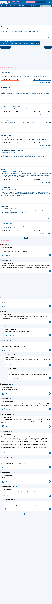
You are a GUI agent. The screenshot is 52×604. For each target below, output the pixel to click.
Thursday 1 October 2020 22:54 (7, 417)
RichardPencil (5, 384)
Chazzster (4, 431)
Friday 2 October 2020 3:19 (6, 461)
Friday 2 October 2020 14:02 (10, 357)
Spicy (11, 5)
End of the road (5, 187)
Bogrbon (4, 340)
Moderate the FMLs (40, 2)
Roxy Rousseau (10, 354)
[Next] (28, 514)
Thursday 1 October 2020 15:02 (7, 300)
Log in (50, 2)
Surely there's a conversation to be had (12, 150)
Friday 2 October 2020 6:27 (6, 489)
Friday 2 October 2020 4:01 (6, 475)
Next (26, 237)
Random (6, 5)
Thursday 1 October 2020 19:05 (7, 263)
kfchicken (8, 326)
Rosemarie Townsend (7, 486)
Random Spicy (17, 5)
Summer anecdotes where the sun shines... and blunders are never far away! (20, 42)
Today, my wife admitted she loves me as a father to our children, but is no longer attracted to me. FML (24, 76)
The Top (24, 5)
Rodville (4, 297)
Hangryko (4, 260)
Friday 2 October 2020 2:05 (6, 434)
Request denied (5, 87)
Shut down (4, 169)
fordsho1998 (5, 457)
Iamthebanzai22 (6, 414)
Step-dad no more (6, 135)
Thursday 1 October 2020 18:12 (7, 387)
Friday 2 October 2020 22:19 (10, 502)
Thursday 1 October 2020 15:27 (7, 247)
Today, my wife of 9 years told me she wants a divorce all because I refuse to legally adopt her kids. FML (24, 139)
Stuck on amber (5, 27)
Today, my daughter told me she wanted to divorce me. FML (14, 108)
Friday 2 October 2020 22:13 (14, 372)
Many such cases (6, 72)
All (1, 5)
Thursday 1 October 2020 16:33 (7, 344)
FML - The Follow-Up (32, 5)
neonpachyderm (6, 472)
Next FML (47, 47)
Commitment (4, 206)
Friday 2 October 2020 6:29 (10, 329)
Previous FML (5, 47)
